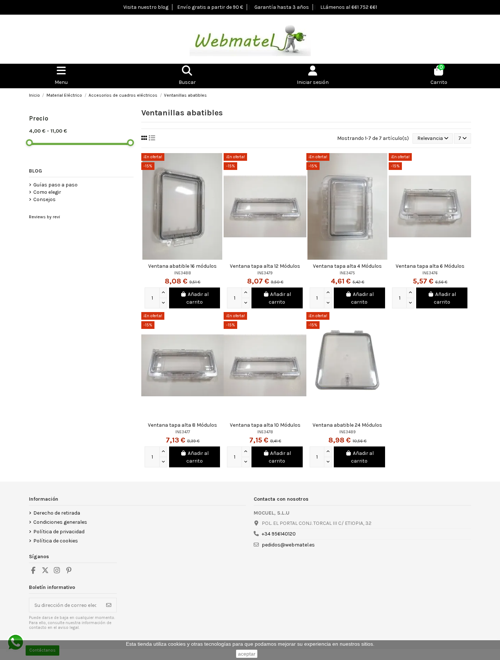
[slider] (29, 142)
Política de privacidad (59, 532)
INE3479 (265, 273)
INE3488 (182, 273)
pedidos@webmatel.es (288, 545)
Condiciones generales (60, 522)
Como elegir (47, 192)
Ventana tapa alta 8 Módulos (182, 425)
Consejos (44, 199)
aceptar (246, 654)
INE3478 (265, 432)
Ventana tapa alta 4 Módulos (347, 266)
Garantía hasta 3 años (281, 7)
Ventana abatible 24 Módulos (347, 425)
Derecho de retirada (56, 513)
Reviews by (44, 216)
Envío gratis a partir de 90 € (210, 7)
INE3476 (430, 273)
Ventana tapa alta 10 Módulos (265, 425)
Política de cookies (55, 541)
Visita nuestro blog (145, 7)
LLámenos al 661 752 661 (348, 7)
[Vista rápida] (218, 164)
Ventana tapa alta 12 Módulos (265, 266)
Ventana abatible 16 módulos (182, 266)
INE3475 (347, 273)
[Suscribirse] (108, 605)
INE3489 (347, 432)
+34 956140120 (279, 534)
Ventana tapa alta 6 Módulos (430, 266)
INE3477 (182, 432)
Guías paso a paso (55, 185)
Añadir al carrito (197, 298)
